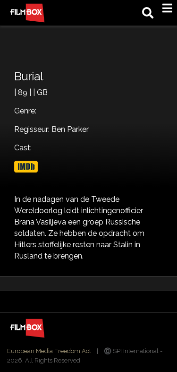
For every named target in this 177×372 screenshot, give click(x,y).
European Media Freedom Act (49, 351)
